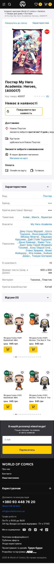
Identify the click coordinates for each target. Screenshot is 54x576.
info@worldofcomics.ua (13, 511)
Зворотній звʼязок (11, 506)
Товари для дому (14, 13)
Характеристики (41, 23)
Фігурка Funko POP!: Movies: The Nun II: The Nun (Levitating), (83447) (39, 339)
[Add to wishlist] (22, 315)
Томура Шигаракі (42, 255)
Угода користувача (11, 543)
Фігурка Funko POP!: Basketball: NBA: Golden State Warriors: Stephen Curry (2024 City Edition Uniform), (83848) (14, 339)
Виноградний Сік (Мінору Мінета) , (36, 235)
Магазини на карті (19, 158)
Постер (47, 196)
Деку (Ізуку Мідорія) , (32, 231)
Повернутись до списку (16, 23)
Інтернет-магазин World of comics (20, 11)
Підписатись (27, 449)
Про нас (6, 469)
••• (50, 203)
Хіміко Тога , (45, 242)
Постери (28, 13)
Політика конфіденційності (15, 537)
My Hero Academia (41, 224)
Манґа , (36, 217)
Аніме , (27, 217)
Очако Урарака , (35, 250)
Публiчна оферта (10, 540)
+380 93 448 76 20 (18, 502)
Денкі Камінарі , (28, 242)
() (47, 96)
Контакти (6, 473)
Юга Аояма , (36, 253)
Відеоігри (46, 217)
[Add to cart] (8, 349)
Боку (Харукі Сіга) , (41, 247)
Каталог (41, 11)
